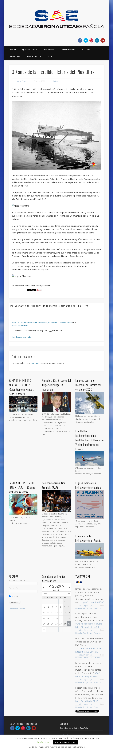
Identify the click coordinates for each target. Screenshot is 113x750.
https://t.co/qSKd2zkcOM (87, 627)
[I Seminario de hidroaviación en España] (89, 558)
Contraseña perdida (17, 608)
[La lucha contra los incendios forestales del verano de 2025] (89, 413)
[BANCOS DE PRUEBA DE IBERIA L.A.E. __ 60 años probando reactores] (23, 514)
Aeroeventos (68, 49)
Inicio (13, 49)
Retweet (90, 608)
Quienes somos (29, 49)
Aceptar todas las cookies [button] (65, 742)
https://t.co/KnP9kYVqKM (86, 651)
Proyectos (15, 56)
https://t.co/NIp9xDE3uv (86, 676)
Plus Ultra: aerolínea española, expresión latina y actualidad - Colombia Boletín (42, 322)
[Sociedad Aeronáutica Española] (78, 584)
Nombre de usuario (17, 580)
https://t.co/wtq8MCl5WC (92, 602)
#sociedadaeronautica (85, 648)
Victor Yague (21, 81)
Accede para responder (22, 337)
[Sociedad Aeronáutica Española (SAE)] (56, 511)
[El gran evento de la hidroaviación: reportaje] (89, 518)
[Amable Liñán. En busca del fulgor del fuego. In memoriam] (56, 411)
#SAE (77, 623)
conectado (35, 363)
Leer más (80, 746)
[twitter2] (85, 40)
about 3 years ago (85, 605)
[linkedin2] (97, 40)
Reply (85, 608)
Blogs (51, 56)
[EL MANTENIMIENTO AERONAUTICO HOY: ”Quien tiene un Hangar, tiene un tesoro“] (23, 411)
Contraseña (13, 588)
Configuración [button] (43, 742)
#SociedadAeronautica (91, 623)
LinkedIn (78, 608)
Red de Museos (34, 56)
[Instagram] (91, 40)
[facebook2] (80, 40)
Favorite (97, 608)
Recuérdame (17, 596)
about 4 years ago (85, 630)
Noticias (85, 49)
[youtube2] (102, 40)
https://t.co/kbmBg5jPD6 (86, 701)
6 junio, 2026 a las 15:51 (21, 325)
